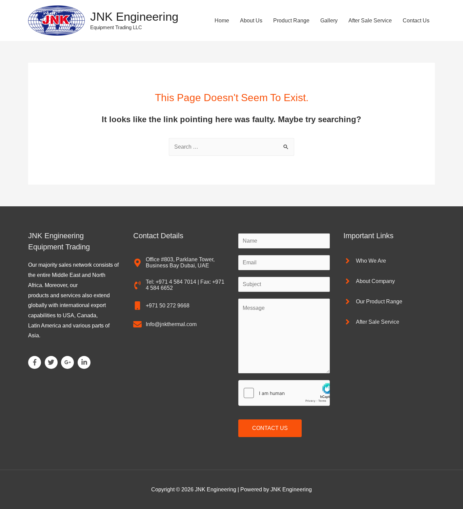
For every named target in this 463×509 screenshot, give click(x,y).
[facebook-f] (35, 362)
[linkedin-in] (85, 362)
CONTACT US (270, 428)
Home (222, 20)
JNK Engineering (134, 16)
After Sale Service (370, 20)
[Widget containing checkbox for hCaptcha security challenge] (284, 393)
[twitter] (52, 362)
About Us (251, 20)
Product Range (291, 20)
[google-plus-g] (68, 362)
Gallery (329, 20)
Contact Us (416, 20)
